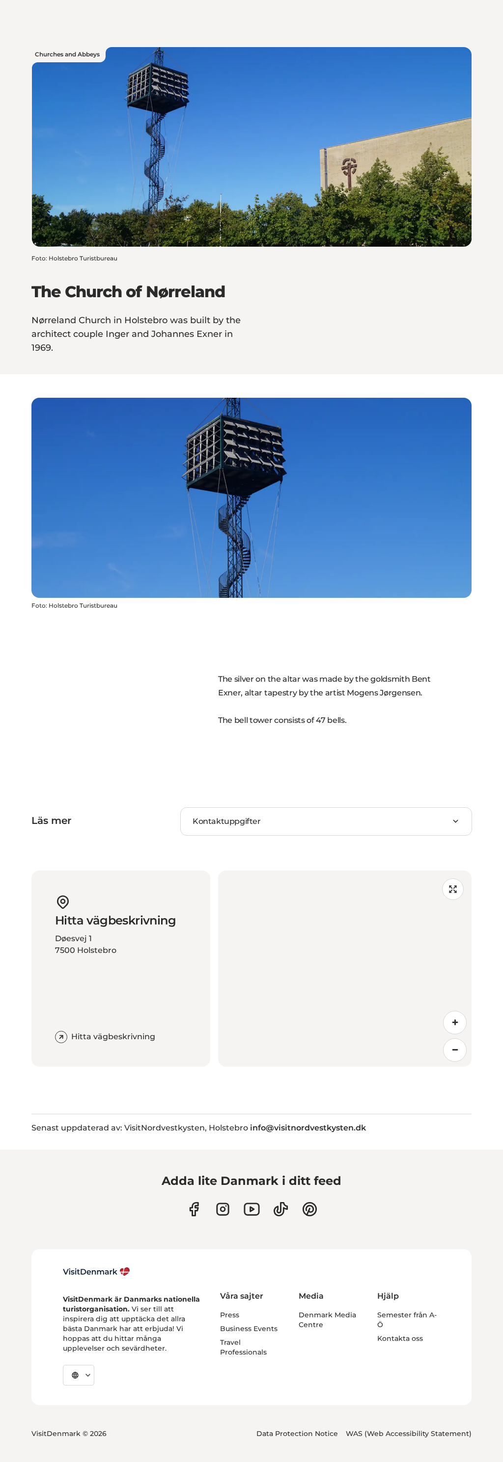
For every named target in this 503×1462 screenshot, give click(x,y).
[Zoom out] (455, 1050)
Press (229, 1314)
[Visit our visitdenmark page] (251, 1209)
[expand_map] (453, 889)
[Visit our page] (222, 1209)
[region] (345, 969)
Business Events (249, 1328)
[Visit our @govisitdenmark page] (280, 1209)
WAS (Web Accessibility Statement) (409, 1433)
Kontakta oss (400, 1338)
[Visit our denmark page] (193, 1209)
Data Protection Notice (297, 1433)
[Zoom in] (455, 1022)
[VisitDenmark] (96, 1272)
